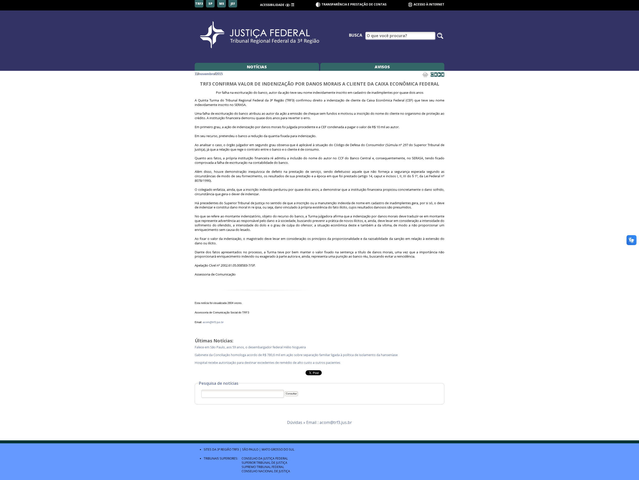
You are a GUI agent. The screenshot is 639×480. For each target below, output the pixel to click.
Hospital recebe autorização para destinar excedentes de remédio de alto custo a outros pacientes (268, 363)
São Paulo (250, 449)
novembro (207, 74)
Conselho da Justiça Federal (265, 458)
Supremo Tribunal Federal (263, 466)
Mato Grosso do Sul (278, 449)
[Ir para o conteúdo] (292, 4)
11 (196, 74)
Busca (355, 35)
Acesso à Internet (428, 4)
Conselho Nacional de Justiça (266, 471)
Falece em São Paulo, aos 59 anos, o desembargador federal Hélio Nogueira (251, 347)
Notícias (257, 67)
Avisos (382, 67)
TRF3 (235, 449)
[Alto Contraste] (287, 5)
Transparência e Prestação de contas (353, 4)
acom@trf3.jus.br (213, 322)
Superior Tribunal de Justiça (264, 462)
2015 (219, 74)
